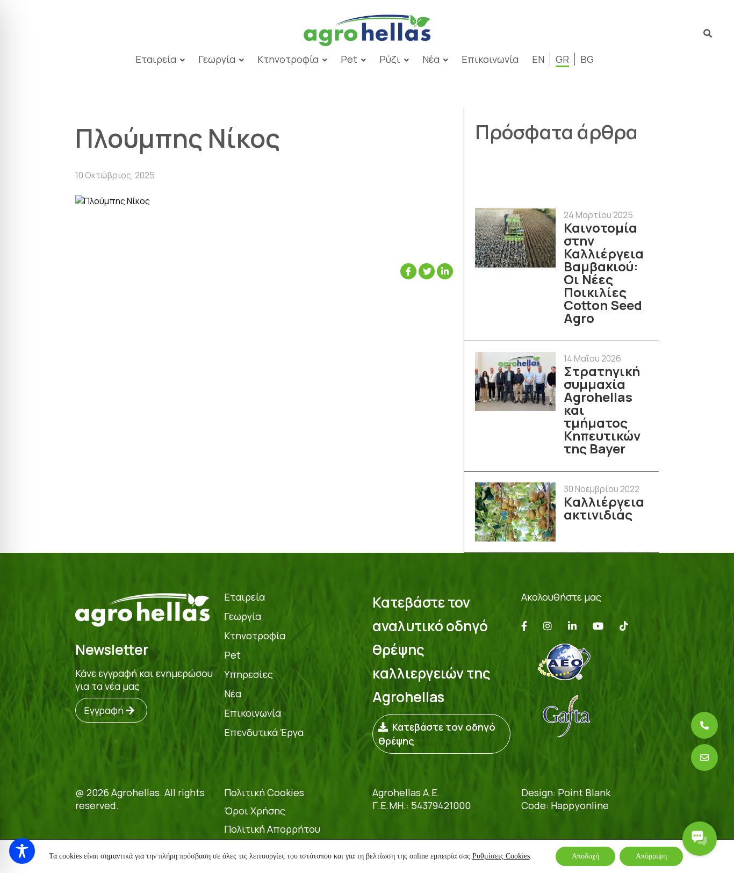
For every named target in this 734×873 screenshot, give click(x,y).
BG (587, 59)
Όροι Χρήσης (254, 810)
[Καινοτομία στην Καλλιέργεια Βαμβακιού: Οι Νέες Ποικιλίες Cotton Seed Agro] (515, 238)
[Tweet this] (427, 271)
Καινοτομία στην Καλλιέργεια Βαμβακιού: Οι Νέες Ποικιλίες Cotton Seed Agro (604, 272)
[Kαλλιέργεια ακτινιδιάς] (515, 512)
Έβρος (284, 103)
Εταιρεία (244, 596)
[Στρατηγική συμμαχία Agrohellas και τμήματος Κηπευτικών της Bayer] (515, 382)
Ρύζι (389, 59)
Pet (349, 59)
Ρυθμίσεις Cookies (501, 856)
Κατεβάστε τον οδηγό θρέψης (436, 733)
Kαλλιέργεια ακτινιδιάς (604, 508)
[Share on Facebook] (408, 271)
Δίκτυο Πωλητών (224, 103)
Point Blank (584, 792)
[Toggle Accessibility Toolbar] (22, 851)
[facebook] (524, 625)
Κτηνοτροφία (288, 59)
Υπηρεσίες (248, 674)
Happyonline (580, 805)
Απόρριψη (651, 856)
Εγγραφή (105, 710)
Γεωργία (216, 59)
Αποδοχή (585, 856)
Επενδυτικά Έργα (264, 732)
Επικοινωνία (490, 59)
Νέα (431, 59)
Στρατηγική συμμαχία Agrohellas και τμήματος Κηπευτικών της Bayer (602, 410)
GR (562, 59)
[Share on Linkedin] (445, 271)
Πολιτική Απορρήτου (272, 829)
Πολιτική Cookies (264, 792)
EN (538, 59)
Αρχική (164, 103)
